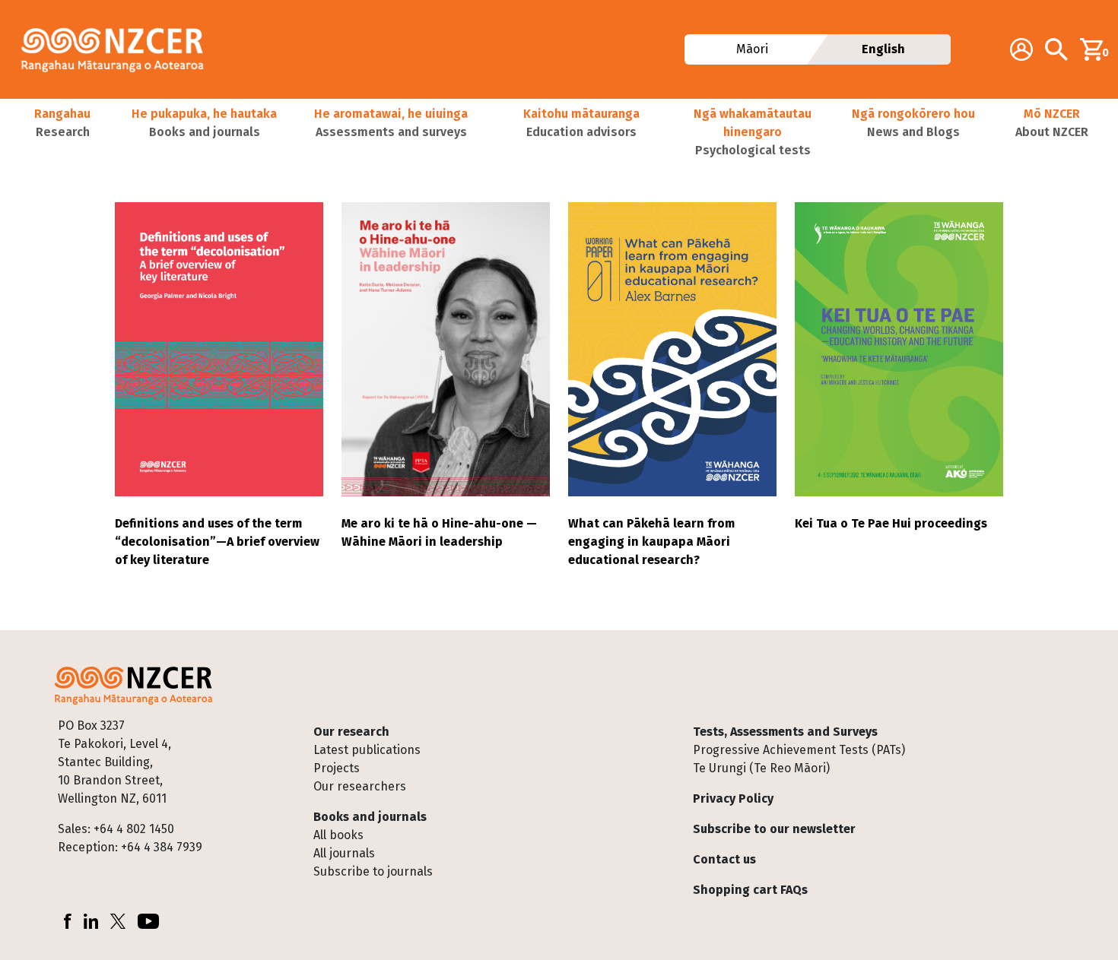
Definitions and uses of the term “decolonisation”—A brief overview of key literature (217, 541)
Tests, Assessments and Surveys (785, 731)
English (883, 49)
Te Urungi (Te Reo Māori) (761, 768)
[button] (62, 132)
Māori (751, 49)
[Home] (118, 49)
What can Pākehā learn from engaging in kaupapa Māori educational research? (651, 541)
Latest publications (367, 750)
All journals (344, 853)
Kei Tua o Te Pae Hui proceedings (891, 523)
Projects (336, 768)
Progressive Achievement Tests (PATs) (799, 750)
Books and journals (370, 817)
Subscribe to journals (373, 871)
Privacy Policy (733, 798)
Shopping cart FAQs (750, 889)
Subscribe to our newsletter (774, 829)
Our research (351, 731)
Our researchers (359, 786)
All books (338, 835)
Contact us (724, 859)
